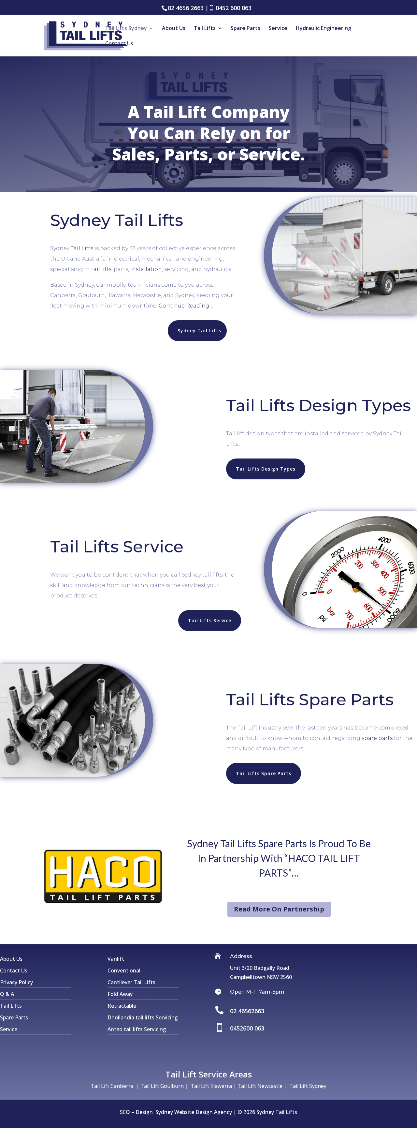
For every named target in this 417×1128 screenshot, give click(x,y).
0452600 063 (247, 1028)
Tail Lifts (205, 29)
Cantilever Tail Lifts (131, 982)
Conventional (124, 970)
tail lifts (101, 269)
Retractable (122, 1005)
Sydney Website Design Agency (193, 1112)
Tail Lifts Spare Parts (263, 773)
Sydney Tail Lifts (199, 330)
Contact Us (119, 44)
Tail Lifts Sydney (126, 29)
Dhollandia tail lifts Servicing (143, 1017)
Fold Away (120, 994)
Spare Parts (245, 29)
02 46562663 (247, 1011)
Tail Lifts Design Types (265, 469)
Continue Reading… (186, 306)
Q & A (7, 994)
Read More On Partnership (279, 909)
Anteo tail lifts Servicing (137, 1029)
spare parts (377, 738)
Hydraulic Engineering (323, 29)
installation (146, 269)
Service (278, 29)
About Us (173, 29)
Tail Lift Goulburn (162, 1086)
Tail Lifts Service (209, 620)
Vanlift (116, 958)
